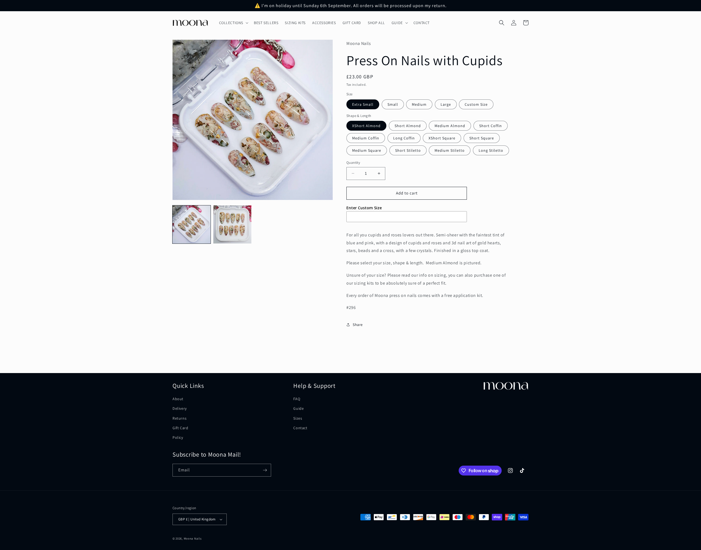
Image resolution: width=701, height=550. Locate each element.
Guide (298, 408)
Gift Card (180, 427)
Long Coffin (404, 138)
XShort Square (442, 138)
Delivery (180, 408)
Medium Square (366, 150)
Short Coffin (490, 125)
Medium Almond (450, 125)
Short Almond (408, 125)
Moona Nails (193, 538)
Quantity (353, 162)
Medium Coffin (365, 138)
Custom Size (476, 104)
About (178, 398)
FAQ (296, 398)
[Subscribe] (265, 470)
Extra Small (363, 104)
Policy (178, 437)
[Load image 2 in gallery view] (232, 224)
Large (446, 104)
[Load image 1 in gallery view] (192, 224)
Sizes (297, 418)
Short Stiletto (408, 150)
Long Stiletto (491, 150)
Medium (419, 104)
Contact (300, 427)
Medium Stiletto (450, 150)
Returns (179, 418)
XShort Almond (366, 125)
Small (392, 104)
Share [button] (358, 324)
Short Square (481, 138)
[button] (233, 22)
